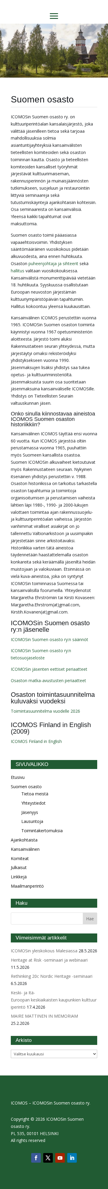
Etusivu (18, 777)
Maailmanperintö (27, 886)
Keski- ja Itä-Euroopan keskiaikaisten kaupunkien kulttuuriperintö (54, 1000)
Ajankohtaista (24, 840)
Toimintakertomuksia (42, 830)
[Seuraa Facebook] (36, 1158)
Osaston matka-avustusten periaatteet (48, 680)
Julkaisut (19, 867)
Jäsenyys (29, 812)
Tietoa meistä (34, 794)
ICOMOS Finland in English (36, 741)
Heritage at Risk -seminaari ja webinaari (49, 960)
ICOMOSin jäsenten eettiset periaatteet (49, 669)
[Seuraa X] (48, 1158)
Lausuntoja (32, 821)
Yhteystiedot (33, 803)
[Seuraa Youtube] (60, 1158)
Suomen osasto (26, 786)
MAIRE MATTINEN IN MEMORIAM (44, 1016)
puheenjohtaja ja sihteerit (53, 263)
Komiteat (20, 858)
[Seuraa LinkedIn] (72, 1158)
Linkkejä (19, 877)
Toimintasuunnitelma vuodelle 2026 (45, 711)
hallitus (17, 271)
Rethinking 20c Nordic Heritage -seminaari (51, 976)
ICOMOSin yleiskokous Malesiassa (44, 951)
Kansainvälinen (25, 849)
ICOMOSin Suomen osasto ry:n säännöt (49, 639)
